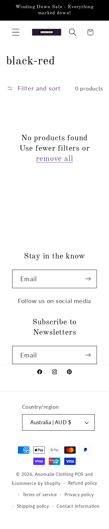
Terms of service (40, 494)
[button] (15, 32)
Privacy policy (79, 494)
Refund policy (82, 483)
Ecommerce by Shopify (36, 483)
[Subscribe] (88, 279)
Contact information (78, 506)
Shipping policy (33, 506)
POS (79, 474)
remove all (54, 159)
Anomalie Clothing (54, 474)
